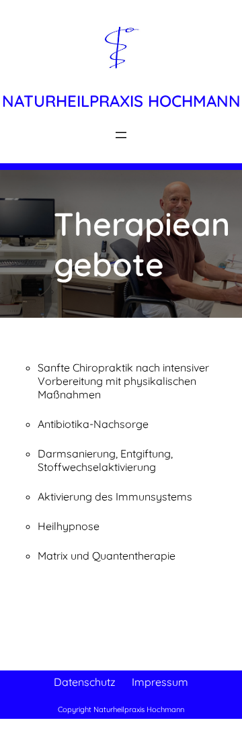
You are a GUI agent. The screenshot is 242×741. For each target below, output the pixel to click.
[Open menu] (121, 135)
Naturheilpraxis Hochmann (121, 101)
